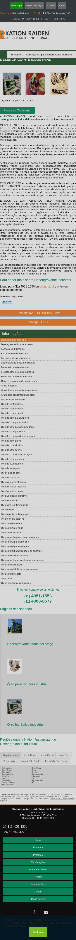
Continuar (38, 932)
